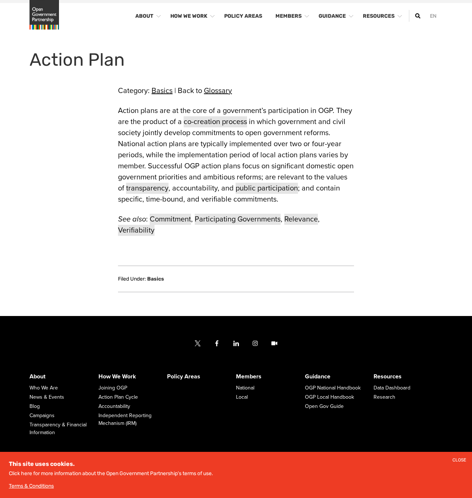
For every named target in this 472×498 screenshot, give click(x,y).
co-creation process (215, 121)
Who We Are (44, 388)
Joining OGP (112, 388)
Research (384, 397)
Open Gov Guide (324, 406)
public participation (267, 188)
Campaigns (42, 415)
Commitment (170, 219)
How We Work (117, 376)
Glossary (218, 90)
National (245, 388)
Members (248, 376)
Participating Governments (238, 219)
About (37, 376)
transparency (147, 188)
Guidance (317, 376)
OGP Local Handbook (329, 397)
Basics (162, 90)
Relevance (301, 219)
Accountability (114, 406)
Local (242, 397)
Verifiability (136, 230)
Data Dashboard (392, 388)
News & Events (47, 397)
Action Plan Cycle (118, 397)
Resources (388, 376)
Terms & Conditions (31, 486)
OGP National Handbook (333, 388)
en (433, 16)
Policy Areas (183, 376)
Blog (35, 406)
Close (459, 460)
